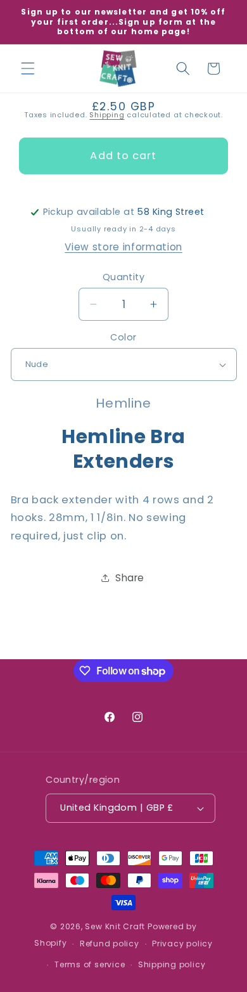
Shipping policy (172, 964)
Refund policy (109, 943)
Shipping (106, 115)
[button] (28, 68)
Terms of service (89, 964)
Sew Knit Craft (115, 926)
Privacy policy (182, 943)
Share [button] (129, 577)
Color (123, 337)
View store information (123, 247)
